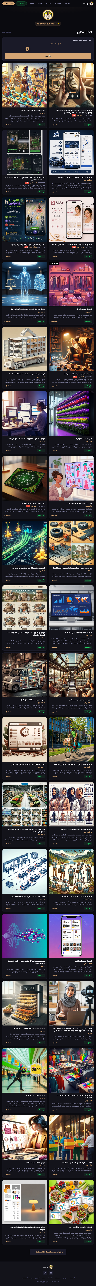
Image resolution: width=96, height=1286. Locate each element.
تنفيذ (40, 3)
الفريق (32, 3)
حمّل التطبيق (8, 3)
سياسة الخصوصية (27, 1278)
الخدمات (58, 3)
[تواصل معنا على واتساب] (62, 1279)
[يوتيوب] (51, 1273)
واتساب (87, 125)
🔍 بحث (48, 55)
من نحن (67, 3)
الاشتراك (48, 3)
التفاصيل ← (54, 125)
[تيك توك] (45, 1273)
